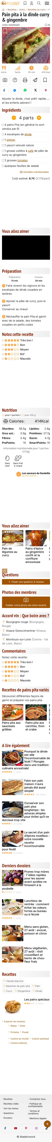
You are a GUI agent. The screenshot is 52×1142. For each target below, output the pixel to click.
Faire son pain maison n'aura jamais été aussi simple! (34, 786)
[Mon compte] (32, 3)
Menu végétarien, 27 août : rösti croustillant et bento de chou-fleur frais (36, 954)
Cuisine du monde (20, 1038)
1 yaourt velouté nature (19, 145)
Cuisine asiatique (40, 1038)
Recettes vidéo (11, 1103)
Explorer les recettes (14, 1021)
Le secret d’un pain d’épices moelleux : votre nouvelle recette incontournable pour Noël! (25, 841)
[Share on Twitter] (35, 90)
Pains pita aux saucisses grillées (11, 726)
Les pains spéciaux (37, 999)
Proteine (15, 1032)
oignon (11, 139)
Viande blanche (14, 981)
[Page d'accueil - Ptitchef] (3, 9)
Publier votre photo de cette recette (26, 605)
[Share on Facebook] (4, 90)
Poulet (25, 1032)
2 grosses (16, 160)
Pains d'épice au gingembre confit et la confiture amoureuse (34, 555)
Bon (22, 345)
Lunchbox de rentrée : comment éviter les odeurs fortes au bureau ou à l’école (36, 907)
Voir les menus (11, 1108)
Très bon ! (26, 340)
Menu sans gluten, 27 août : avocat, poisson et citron (36, 930)
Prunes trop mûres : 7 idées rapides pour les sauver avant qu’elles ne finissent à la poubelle (25, 880)
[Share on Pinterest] (46, 90)
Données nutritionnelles (36, 172)
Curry (9, 991)
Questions (9, 1113)
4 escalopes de (18, 134)
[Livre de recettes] (25, 3)
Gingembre (24, 991)
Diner (22, 1025)
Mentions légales (38, 1118)
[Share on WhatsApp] (25, 90)
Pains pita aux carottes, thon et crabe (35, 726)
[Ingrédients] (4, 571)
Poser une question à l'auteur (27, 581)
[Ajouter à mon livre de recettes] (45, 80)
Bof (21, 354)
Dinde (38, 991)
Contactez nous (38, 1099)
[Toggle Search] (39, 3)
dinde (28, 134)
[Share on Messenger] (14, 90)
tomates (22, 160)
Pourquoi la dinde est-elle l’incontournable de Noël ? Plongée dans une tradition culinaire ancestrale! (26, 760)
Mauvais (25, 358)
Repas (14, 1025)
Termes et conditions (34, 1112)
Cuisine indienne (19, 1043)
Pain (37, 986)
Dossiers (8, 1118)
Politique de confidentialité (35, 1105)
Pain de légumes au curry (9, 552)
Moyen (24, 349)
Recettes (8, 1099)
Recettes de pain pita (18, 986)
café (30, 150)
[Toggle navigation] (47, 3)
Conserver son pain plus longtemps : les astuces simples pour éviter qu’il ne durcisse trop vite (25, 811)
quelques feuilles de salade (22, 165)
